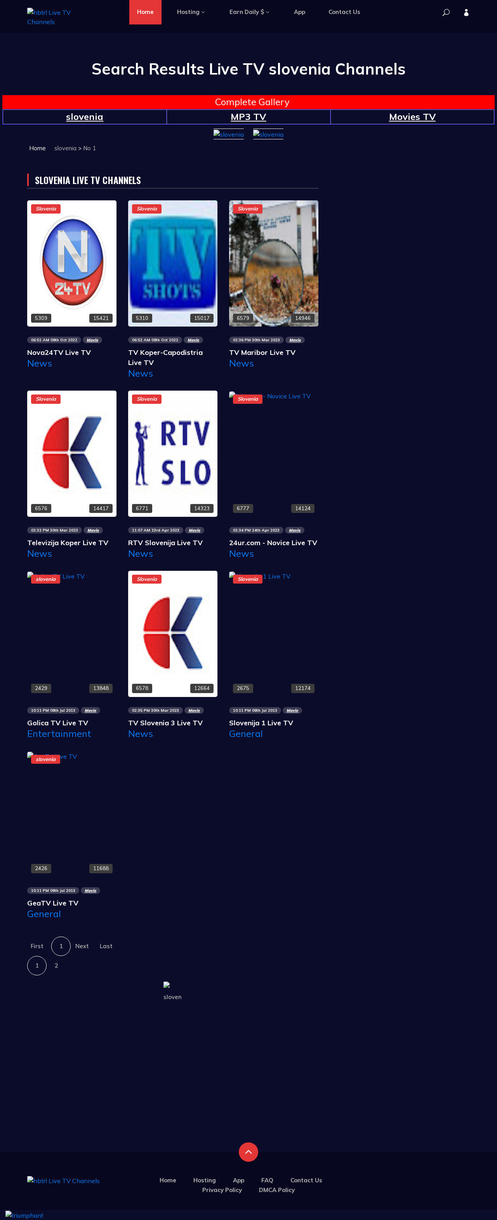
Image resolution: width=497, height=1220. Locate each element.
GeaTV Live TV (52, 902)
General (246, 733)
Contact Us (344, 12)
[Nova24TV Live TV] (71, 263)
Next (82, 946)
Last (106, 946)
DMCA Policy (277, 1190)
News (39, 363)
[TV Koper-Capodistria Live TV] (172, 263)
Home (145, 12)
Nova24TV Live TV (59, 352)
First (37, 946)
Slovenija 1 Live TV (261, 722)
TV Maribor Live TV (262, 352)
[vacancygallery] (24, 1214)
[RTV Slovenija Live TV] (172, 453)
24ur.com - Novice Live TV (273, 542)
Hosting (188, 12)
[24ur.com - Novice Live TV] (270, 395)
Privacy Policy (222, 1190)
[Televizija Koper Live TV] (71, 453)
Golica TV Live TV (57, 722)
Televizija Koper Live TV (67, 542)
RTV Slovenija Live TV (165, 542)
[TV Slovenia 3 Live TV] (172, 633)
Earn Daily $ (246, 12)
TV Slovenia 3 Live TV (165, 722)
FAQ (267, 1180)
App (299, 12)
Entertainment (59, 733)
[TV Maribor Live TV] (273, 263)
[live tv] (446, 13)
